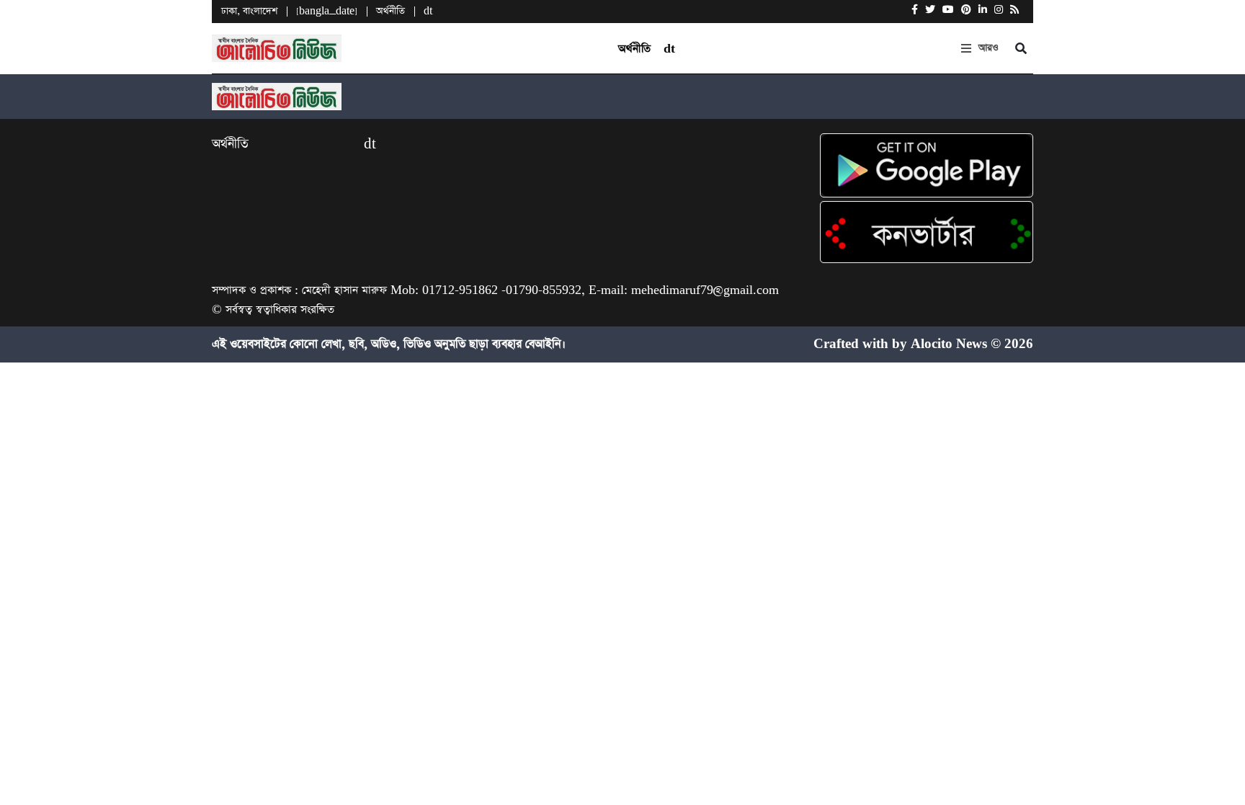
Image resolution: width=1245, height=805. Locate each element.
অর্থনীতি (390, 11)
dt (428, 11)
